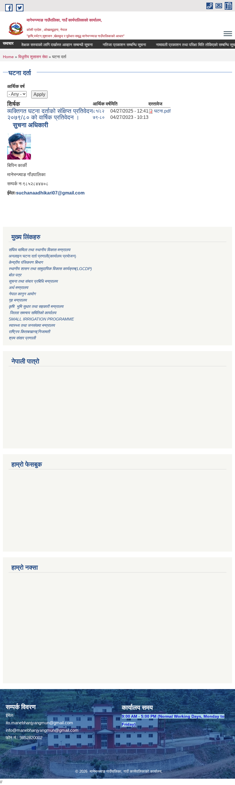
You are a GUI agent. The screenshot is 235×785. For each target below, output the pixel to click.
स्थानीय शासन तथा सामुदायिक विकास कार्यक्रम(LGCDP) (50, 268)
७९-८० (99, 117)
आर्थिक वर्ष (16, 86)
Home (8, 56)
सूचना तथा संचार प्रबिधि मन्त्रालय (33, 281)
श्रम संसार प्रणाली (22, 338)
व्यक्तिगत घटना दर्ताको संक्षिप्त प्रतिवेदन (50, 111)
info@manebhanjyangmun (30, 730)
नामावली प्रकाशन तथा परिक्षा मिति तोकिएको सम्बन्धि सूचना (191, 44)
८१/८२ (98, 111)
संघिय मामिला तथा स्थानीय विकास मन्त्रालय (40, 249)
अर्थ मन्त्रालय (18, 287)
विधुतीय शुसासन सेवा (33, 56)
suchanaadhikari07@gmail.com (50, 192)
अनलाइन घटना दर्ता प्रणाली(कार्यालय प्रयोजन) (42, 256)
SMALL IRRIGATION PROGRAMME (41, 319)
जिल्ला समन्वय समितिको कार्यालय (32, 312)
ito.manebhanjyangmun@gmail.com (39, 722)
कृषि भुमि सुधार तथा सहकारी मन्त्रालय (36, 306)
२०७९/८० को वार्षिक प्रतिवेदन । (43, 117)
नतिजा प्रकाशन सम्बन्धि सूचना (118, 44)
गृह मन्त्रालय (18, 300)
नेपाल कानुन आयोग (22, 294)
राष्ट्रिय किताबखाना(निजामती (29, 331)
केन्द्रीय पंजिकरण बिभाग (26, 262)
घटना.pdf (162, 111)
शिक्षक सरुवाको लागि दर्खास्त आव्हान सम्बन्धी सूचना (50, 44)
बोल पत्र (15, 275)
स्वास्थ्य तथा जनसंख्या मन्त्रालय (32, 325)
